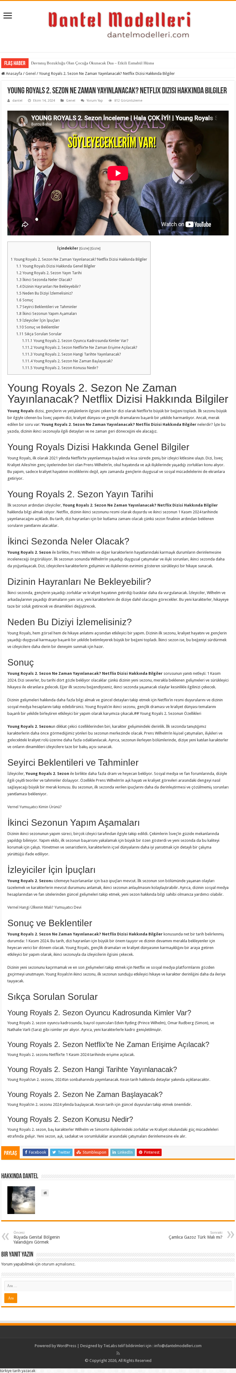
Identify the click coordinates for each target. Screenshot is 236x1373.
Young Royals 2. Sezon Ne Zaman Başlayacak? (67, 361)
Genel (31, 73)
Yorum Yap (95, 101)
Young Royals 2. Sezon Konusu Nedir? (60, 368)
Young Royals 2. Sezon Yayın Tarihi (49, 273)
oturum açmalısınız (57, 1264)
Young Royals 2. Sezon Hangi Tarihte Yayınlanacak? (71, 354)
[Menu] (8, 16)
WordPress (66, 1345)
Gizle (84, 248)
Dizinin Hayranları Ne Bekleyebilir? (48, 286)
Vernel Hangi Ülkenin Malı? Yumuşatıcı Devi (44, 907)
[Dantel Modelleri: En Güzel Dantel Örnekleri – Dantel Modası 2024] (118, 25)
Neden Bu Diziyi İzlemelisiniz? (44, 293)
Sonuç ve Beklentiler (37, 327)
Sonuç (24, 300)
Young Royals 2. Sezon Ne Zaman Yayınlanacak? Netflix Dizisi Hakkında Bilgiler (79, 259)
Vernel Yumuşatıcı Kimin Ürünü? (34, 807)
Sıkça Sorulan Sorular (39, 334)
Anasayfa (13, 73)
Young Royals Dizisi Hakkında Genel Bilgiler (56, 266)
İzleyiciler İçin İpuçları (38, 320)
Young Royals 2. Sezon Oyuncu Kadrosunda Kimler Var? (75, 341)
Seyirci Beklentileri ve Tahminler (46, 307)
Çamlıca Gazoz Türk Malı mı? (195, 1235)
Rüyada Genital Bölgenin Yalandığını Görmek (37, 1238)
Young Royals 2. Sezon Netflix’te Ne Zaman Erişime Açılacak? (79, 347)
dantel (17, 101)
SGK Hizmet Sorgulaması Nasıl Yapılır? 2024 (68, 63)
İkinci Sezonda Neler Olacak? (44, 280)
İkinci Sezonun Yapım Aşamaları (46, 314)
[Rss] (118, 1353)
